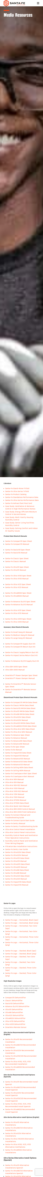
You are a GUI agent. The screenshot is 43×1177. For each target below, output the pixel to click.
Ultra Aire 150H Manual (14, 797)
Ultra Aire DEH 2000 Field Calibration (20, 812)
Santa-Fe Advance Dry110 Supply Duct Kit (22, 661)
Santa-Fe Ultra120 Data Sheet (17, 876)
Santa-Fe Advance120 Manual (17, 765)
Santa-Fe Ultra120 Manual (16, 879)
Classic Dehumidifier (14, 1001)
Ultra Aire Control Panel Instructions (20, 832)
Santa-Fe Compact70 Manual (17, 544)
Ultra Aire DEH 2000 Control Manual (20, 809)
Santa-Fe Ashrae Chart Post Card (18, 503)
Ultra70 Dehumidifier (14, 1009)
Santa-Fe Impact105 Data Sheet (18, 753)
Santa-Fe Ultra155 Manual (16, 861)
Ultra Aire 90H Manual (14, 779)
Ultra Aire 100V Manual (14, 788)
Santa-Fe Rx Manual (13, 750)
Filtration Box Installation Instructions (21, 846)
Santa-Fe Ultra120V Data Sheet (18, 717)
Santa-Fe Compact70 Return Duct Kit (20, 647)
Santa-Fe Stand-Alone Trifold (17, 488)
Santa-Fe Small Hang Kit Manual (18, 632)
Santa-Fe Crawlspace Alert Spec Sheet (21, 774)
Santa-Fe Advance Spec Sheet (17, 735)
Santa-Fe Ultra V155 (13, 613)
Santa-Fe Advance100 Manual (17, 759)
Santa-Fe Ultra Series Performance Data (22, 500)
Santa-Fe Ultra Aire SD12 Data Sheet (20, 729)
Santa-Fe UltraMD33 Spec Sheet (18, 593)
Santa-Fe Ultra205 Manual (16, 867)
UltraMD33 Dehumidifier (15, 1018)
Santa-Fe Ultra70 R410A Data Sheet (19, 711)
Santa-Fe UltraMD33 (13, 596)
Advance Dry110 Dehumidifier (17, 1006)
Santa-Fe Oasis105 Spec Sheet (17, 550)
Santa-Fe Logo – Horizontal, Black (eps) (21, 920)
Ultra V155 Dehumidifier (15, 1021)
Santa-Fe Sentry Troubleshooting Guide (21, 826)
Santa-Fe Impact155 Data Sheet (18, 882)
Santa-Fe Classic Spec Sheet (17, 558)
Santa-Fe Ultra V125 (13, 587)
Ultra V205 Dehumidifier (15, 1024)
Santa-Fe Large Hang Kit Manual (18, 638)
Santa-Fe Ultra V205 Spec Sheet (18, 619)
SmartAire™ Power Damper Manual (20, 678)
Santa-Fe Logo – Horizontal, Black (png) (21, 923)
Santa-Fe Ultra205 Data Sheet (17, 864)
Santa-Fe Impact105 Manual (17, 756)
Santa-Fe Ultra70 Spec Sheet (17, 567)
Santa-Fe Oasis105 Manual (16, 553)
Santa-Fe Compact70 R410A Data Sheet (21, 702)
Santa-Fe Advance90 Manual (17, 744)
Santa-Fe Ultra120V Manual (16, 720)
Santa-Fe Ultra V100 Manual (17, 579)
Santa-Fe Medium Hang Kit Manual (19, 635)
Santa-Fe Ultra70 (12, 570)
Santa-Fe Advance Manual (16, 738)
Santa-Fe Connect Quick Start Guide (20, 820)
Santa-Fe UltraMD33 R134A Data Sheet (21, 726)
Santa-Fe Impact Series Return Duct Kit (21, 655)
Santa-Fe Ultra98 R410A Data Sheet (19, 714)
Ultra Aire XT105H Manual (15, 800)
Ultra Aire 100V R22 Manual (16, 791)
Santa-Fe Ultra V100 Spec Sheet (18, 576)
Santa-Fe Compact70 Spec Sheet (18, 541)
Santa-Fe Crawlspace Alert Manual (19, 776)
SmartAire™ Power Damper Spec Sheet (21, 675)
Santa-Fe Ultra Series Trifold (17, 491)
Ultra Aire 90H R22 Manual (16, 785)
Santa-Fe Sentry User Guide (16, 849)
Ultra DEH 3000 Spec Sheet (16, 667)
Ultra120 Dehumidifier (14, 1015)
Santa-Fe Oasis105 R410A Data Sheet (20, 708)
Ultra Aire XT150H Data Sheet (17, 803)
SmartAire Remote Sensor (15, 1027)
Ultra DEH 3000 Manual (15, 670)
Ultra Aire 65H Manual (14, 782)
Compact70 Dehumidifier (15, 998)
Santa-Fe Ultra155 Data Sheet (17, 858)
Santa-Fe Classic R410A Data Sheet (19, 705)
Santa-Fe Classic (12, 561)
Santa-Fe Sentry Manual (15, 823)
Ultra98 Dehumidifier (14, 1012)
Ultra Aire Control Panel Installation (20, 829)
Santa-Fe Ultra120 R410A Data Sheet (20, 723)
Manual (22, 561)
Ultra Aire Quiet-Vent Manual (17, 806)
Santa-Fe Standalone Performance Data (21, 497)
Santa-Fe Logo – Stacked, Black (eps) (20, 951)
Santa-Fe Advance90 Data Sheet (18, 741)
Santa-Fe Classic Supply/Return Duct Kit (21, 652)
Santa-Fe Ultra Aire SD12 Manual (18, 732)
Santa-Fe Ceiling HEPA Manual (17, 771)
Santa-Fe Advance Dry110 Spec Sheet (20, 602)
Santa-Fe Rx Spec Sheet (15, 747)
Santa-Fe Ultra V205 (13, 622)
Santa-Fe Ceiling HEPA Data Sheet (19, 768)
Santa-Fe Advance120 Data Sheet (18, 762)
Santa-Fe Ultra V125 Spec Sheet (18, 584)
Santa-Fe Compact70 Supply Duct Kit (20, 644)
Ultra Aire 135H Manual (14, 794)
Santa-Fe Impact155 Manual (16, 885)
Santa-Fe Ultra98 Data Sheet (17, 870)
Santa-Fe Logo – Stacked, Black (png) (20, 954)
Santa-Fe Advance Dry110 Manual (19, 605)
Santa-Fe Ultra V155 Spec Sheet (18, 610)
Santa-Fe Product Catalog (16, 494)
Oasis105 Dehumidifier (14, 1003)
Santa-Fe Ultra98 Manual (15, 873)
